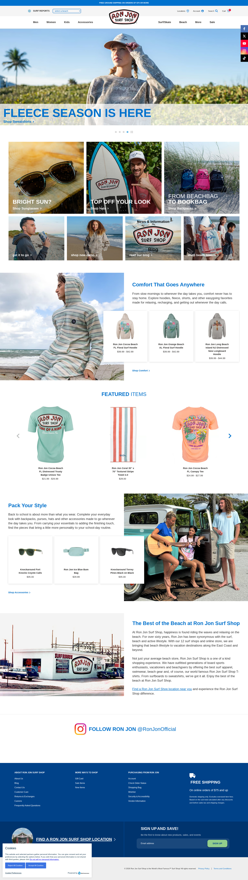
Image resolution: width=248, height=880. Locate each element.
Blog (16, 783)
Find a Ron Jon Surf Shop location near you (162, 689)
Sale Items (80, 783)
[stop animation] (131, 132)
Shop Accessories (18, 592)
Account (132, 779)
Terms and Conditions (222, 869)
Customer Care (21, 792)
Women (51, 22)
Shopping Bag (134, 787)
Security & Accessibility (139, 796)
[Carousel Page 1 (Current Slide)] (116, 132)
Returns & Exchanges (24, 796)
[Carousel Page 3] (124, 132)
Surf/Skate (164, 22)
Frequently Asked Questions (27, 805)
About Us (18, 779)
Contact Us (19, 787)
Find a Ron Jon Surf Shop (74, 839)
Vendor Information (137, 801)
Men (35, 22)
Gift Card (79, 779)
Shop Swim (12, 121)
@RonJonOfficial (156, 729)
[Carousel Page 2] (120, 132)
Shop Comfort (140, 370)
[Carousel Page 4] (127, 132)
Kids (67, 22)
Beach (183, 22)
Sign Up (217, 843)
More (198, 22)
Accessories (85, 22)
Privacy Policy (204, 869)
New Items (80, 787)
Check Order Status (137, 783)
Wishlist (131, 792)
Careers (18, 801)
